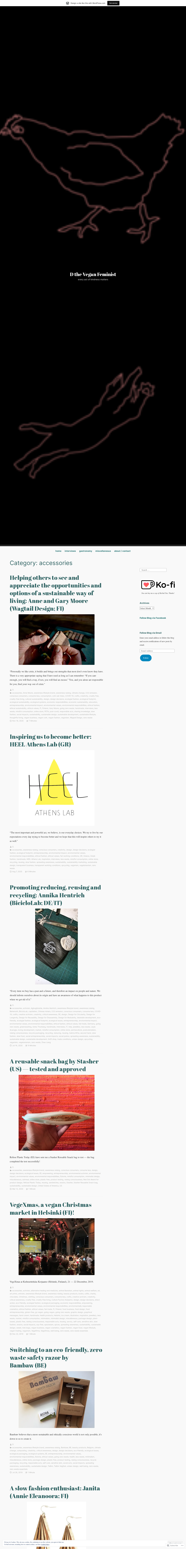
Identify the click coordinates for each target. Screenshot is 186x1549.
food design (80, 1309)
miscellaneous (103, 551)
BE (70, 1447)
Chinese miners (44, 1011)
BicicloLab (23, 1011)
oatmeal (25, 1179)
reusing (21, 862)
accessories (17, 693)
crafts (77, 696)
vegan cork (42, 718)
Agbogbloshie (36, 1008)
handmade (79, 708)
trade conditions (64, 1039)
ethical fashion (93, 705)
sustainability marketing (77, 862)
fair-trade (82, 1024)
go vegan (39, 1312)
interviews (70, 551)
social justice (64, 1036)
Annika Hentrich (49, 1008)
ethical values (33, 708)
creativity (84, 696)
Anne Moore (28, 693)
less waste (65, 859)
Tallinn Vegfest (60, 1466)
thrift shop (52, 1039)
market (38, 1030)
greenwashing (26, 1027)
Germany (91, 1024)
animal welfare (91, 1290)
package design (85, 1318)
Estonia (63, 1176)
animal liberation (65, 1290)
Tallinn (50, 1466)
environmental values (52, 705)
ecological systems (38, 702)
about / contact (122, 551)
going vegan (49, 1312)
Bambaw (64, 1447)
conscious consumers (18, 696)
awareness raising (63, 693)
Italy (70, 1027)
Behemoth (14, 1011)
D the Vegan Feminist (93, 274)
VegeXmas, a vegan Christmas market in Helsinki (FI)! (50, 1208)
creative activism (26, 1014)
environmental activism (78, 1173)
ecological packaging (50, 1303)
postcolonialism (89, 1030)
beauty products (70, 1294)
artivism (21, 1294)
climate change (78, 693)
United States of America (48, 1186)
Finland (45, 708)
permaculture (76, 1030)
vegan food (77, 1328)
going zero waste (67, 708)
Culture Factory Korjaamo (62, 1300)
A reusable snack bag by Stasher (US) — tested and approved (54, 1065)
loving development (26, 1030)
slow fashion (30, 862)
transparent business (25, 865)
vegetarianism (85, 865)
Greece (86, 856)
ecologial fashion (72, 699)
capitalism (33, 1011)
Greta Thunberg (39, 1027)
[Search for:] (153, 569)
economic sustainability (78, 702)
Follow (146, 657)
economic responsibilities (57, 702)
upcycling (65, 865)
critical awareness (49, 1014)
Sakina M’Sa (74, 1033)
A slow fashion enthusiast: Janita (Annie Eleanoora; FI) (55, 1492)
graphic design (77, 1312)
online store (38, 711)
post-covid (54, 711)
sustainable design (49, 714)
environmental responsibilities (74, 705)
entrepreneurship (17, 705)
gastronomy (85, 551)
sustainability (34, 714)
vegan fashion (54, 718)
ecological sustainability (19, 702)
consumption (46, 696)
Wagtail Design (76, 718)
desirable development (86, 1017)
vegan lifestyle (89, 1328)
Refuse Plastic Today (32, 1182)
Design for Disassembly (47, 1017)
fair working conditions (69, 856)
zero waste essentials (79, 1331)
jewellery (76, 1027)
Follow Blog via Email (151, 633)
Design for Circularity (76, 1014)
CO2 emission (91, 693)
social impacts (22, 714)
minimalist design (92, 1176)
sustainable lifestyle (87, 714)
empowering (48, 1173)
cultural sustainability (34, 699)
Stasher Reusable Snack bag (86, 1182)
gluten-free (29, 1312)
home (58, 551)
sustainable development (68, 714)
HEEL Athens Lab (34, 859)
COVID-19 (69, 696)
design (46, 699)
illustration (74, 1315)
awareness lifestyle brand (44, 693)
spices (57, 1324)
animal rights (78, 1290)
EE (40, 1173)
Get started (113, 3)
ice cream (65, 1315)
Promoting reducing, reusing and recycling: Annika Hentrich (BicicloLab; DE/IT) (55, 895)
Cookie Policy (45, 1544)
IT (67, 1027)
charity (93, 1294)
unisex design (77, 1039)
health (72, 1457)
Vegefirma (35, 1331)
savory (69, 1321)
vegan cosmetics (52, 1328)
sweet (18, 1328)
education (93, 702)
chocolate (14, 1297)
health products (46, 1315)
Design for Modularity (67, 1017)
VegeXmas (45, 1331)
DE (59, 1014)
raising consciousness (19, 1033)
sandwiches (54, 1182)
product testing (57, 1179)
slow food (21, 1036)
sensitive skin (87, 1321)
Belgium (90, 1447)
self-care (77, 1321)
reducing (57, 1033)
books (81, 1294)
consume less (34, 696)
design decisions (57, 699)
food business (68, 1309)
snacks (62, 1182)
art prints (13, 1294)
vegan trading (15, 1331)
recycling (13, 862)
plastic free (45, 1179)
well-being (54, 1331)
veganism (65, 718)
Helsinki (57, 1315)
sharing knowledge (82, 711)
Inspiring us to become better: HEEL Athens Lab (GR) (50, 740)
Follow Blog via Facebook (153, 618)
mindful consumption (24, 711)
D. (13, 690)
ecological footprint (88, 699)
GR (81, 856)
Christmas (23, 1297)
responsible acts (66, 711)
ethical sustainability (18, 708)
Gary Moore (54, 708)
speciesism (48, 1324)
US (61, 1186)
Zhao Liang (46, 1042)
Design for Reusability (28, 1017)
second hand (85, 1033)
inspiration (46, 859)
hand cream (24, 1315)
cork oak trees (58, 696)
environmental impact (34, 705)
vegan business (30, 718)
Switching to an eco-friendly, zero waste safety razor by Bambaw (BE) (56, 1357)
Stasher (69, 1182)
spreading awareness (45, 862)
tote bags (26, 1328)
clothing (31, 1297)
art (99, 1290)
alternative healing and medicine (44, 1290)
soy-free (39, 1324)
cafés (87, 1294)
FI (40, 708)
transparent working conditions (47, 865)
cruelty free (94, 696)
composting (22, 1450)
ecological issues (56, 1020)
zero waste (87, 718)
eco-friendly (21, 1303)
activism (26, 1008)
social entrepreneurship (35, 1036)
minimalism (45, 1318)
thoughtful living (16, 718)
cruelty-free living (17, 699)
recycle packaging (36, 1033)
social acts (67, 1463)
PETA (46, 711)
